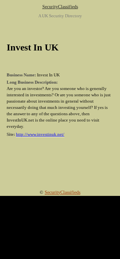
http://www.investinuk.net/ (40, 134)
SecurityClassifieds (60, 6)
